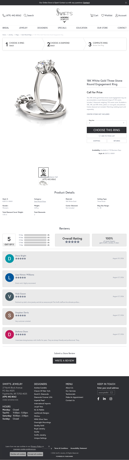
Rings (17, 35)
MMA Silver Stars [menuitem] (41, 419)
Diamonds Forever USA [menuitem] (43, 397)
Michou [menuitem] (37, 416)
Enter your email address (108, 388)
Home (4, 35)
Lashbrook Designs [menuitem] (41, 413)
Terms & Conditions (61, 448)
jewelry (10, 35)
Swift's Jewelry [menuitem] (40, 435)
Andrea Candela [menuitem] (40, 388)
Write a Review (64, 360)
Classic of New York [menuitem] (42, 391)
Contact (122, 27)
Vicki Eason (20, 293)
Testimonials (70, 394)
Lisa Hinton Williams (24, 274)
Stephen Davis (22, 312)
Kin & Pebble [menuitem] (39, 410)
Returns (117, 141)
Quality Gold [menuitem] (39, 425)
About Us (69, 388)
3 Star (21, 240)
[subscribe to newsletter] (111, 392)
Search (11, 45)
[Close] (125, 2)
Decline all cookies (18, 454)
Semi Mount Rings (26, 35)
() (48, 235)
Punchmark (69, 456)
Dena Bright (20, 255)
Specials (62, 27)
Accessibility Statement (79, 448)
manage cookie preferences (24, 449)
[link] (12, 15)
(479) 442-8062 (49, 179)
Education (81, 27)
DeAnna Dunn (21, 331)
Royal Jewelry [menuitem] (39, 428)
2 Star (21, 242)
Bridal (6, 27)
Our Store (102, 27)
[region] (43, 90)
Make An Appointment (74, 397)
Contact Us (70, 400)
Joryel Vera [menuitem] (38, 406)
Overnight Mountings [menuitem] (42, 422)
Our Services (71, 391)
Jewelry (23, 27)
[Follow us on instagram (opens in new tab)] (110, 398)
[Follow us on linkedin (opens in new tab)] (104, 398)
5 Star (21, 235)
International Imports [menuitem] (42, 403)
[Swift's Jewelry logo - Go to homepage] (64, 15)
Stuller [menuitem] (36, 432)
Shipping (96, 141)
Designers (42, 27)
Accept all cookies (35, 454)
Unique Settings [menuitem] (40, 438)
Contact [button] (86, 2)
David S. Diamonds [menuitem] (41, 394)
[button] (29, 15)
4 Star (21, 237)
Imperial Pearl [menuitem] (39, 400)
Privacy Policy (36, 446)
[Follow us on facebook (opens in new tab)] (98, 398)
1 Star (21, 245)
